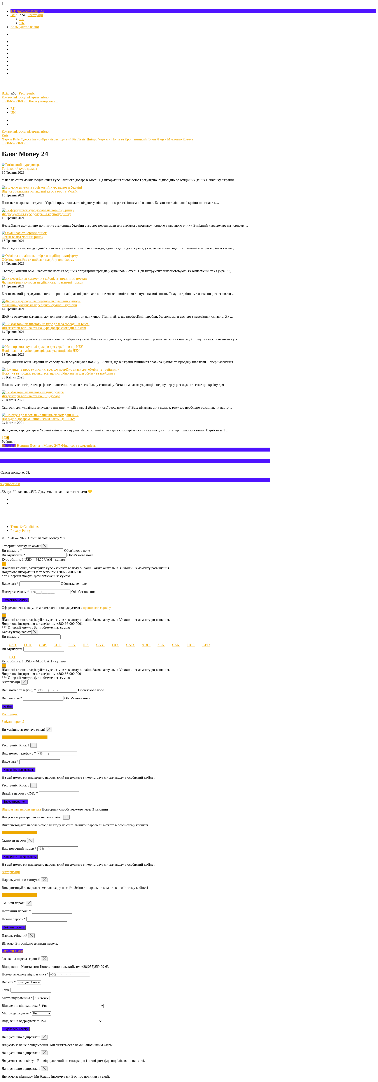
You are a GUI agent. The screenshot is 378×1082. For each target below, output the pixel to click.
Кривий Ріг (68, 139)
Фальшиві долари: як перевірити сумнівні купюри (39, 305)
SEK (161, 645)
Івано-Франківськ (46, 139)
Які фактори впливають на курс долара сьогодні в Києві (44, 328)
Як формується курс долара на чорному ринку (36, 214)
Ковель (188, 139)
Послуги (22, 97)
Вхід (13, 15)
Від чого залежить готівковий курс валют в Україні (40, 191)
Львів (82, 139)
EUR (28, 645)
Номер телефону (15, 592)
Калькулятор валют (24, 27)
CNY (100, 645)
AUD (146, 645)
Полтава (118, 139)
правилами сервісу (97, 607)
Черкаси (104, 139)
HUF (191, 645)
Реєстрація (35, 15)
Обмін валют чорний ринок (22, 237)
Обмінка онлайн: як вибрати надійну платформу (38, 259)
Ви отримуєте (13, 555)
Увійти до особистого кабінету (24, 737)
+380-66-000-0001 (15, 101)
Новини (23, 445)
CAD (130, 645)
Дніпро (92, 139)
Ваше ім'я (10, 583)
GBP (43, 645)
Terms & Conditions (24, 527)
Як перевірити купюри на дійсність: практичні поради (42, 282)
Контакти (9, 97)
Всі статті (9, 445)
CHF (57, 645)
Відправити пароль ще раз (21, 809)
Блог (46, 97)
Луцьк (162, 139)
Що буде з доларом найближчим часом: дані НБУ (38, 419)
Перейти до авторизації (19, 832)
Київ (17, 139)
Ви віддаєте (12, 550)
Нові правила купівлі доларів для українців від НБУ (40, 350)
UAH (13, 657)
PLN (72, 645)
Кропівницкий (136, 139)
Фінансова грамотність (78, 445)
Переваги (36, 97)
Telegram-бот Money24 (27, 11)
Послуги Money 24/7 (45, 445)
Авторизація (11, 872)
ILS (86, 645)
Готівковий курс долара (19, 168)
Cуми (152, 139)
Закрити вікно (12, 951)
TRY (115, 645)
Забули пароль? (13, 721)
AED (206, 645)
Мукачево (175, 139)
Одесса (26, 139)
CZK (176, 645)
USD (13, 645)
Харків (7, 139)
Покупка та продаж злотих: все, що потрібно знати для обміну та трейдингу (59, 373)
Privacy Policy (20, 530)
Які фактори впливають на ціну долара (31, 396)
